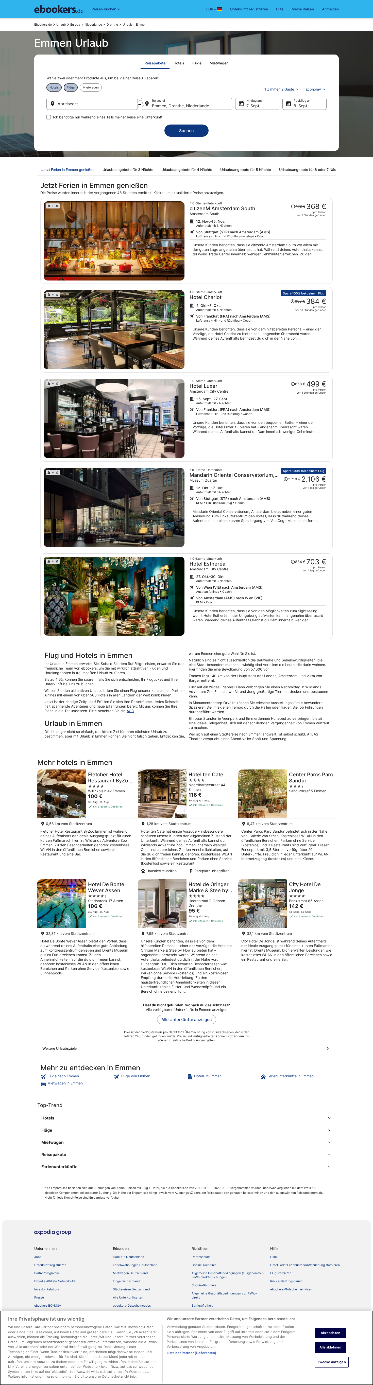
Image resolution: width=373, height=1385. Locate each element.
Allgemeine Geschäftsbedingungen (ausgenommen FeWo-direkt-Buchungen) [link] (228, 1275)
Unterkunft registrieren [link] (50, 1265)
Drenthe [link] (112, 24)
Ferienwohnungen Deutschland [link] (135, 1265)
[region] (186, 1348)
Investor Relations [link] (47, 1289)
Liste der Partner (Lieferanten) (191, 1353)
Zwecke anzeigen (331, 1362)
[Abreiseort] (92, 104)
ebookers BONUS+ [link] (47, 1305)
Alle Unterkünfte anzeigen (186, 1019)
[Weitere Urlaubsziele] (186, 1048)
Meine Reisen (303, 9)
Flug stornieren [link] (280, 1273)
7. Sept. (253, 105)
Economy (313, 89)
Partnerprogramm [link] (46, 1273)
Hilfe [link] (273, 1257)
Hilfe (279, 9)
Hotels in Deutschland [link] (128, 1257)
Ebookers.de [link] (43, 24)
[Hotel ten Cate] (186, 822)
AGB (130, 711)
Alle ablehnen (330, 1347)
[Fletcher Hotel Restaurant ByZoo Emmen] (86, 822)
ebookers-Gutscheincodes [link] (132, 1305)
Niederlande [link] (93, 24)
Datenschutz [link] (201, 1257)
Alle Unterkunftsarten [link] (128, 1297)
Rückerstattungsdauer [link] (286, 1281)
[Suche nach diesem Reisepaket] (258, 240)
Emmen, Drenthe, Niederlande (180, 105)
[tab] (155, 63)
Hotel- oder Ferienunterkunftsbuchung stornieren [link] (305, 1265)
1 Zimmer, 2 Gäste (279, 89)
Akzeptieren (330, 1333)
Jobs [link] (37, 1257)
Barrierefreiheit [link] (202, 1305)
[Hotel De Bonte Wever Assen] (86, 938)
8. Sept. (301, 105)
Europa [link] (75, 24)
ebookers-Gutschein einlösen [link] (291, 1289)
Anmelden (330, 9)
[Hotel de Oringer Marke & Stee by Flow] (186, 938)
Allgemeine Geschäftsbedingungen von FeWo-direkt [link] (224, 1295)
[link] (76, 1077)
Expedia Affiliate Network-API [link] (55, 1281)
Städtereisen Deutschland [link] (131, 1289)
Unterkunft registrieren (249, 9)
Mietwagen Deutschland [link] (130, 1273)
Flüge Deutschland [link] (126, 1281)
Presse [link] (39, 1297)
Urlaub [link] (61, 24)
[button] (186, 1118)
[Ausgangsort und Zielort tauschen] (140, 103)
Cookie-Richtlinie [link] (204, 1265)
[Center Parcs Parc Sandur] (287, 822)
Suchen (186, 130)
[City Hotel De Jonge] (287, 938)
